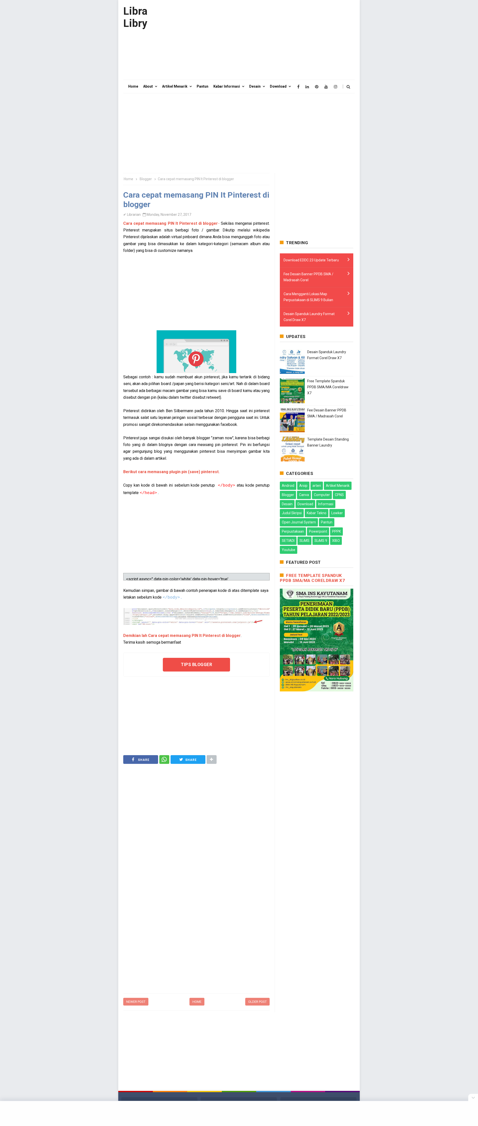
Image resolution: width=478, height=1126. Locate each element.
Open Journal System (299, 522)
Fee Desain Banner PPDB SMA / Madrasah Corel (308, 277)
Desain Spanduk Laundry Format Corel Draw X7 (309, 317)
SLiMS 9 (320, 541)
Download (305, 504)
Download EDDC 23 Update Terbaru (311, 260)
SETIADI (288, 541)
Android (288, 486)
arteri (316, 486)
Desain (287, 504)
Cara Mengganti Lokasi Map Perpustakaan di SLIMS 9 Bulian (308, 297)
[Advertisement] (264, 40)
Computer (322, 495)
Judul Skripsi (292, 513)
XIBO (336, 541)
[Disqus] (196, 926)
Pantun (326, 522)
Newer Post (135, 1002)
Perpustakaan (293, 531)
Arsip (303, 486)
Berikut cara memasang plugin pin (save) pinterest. (171, 471)
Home (196, 1002)
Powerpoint (318, 531)
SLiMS (304, 541)
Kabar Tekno (316, 513)
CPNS (339, 495)
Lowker (337, 513)
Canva (304, 495)
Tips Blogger (196, 664)
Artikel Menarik (338, 486)
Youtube (288, 550)
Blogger (288, 495)
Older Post (257, 1002)
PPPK (336, 531)
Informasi (325, 504)
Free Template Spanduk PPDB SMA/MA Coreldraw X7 (328, 387)
